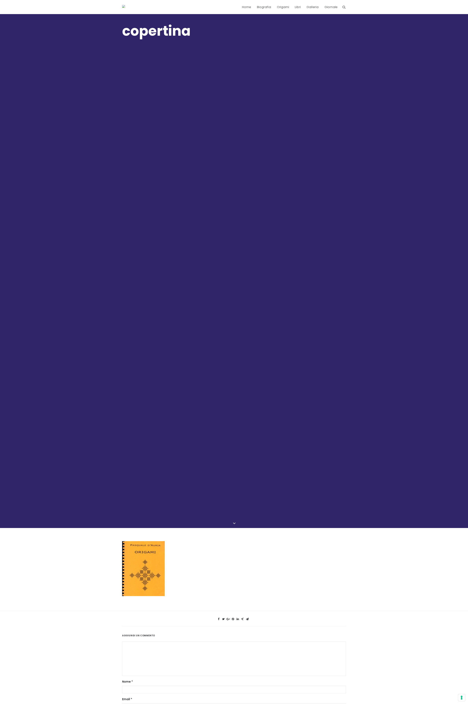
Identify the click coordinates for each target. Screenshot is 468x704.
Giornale (331, 7)
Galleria (312, 7)
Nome (127, 682)
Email (127, 699)
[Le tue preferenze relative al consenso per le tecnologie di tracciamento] (461, 697)
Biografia (264, 7)
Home (246, 7)
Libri (298, 7)
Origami (283, 7)
